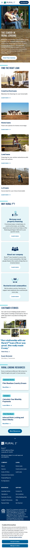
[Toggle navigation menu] (2, 2)
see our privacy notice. (15, 537)
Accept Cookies (15, 541)
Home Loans (19, 466)
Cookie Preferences (6, 500)
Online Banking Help (21, 497)
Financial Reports (6, 478)
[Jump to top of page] (15, 438)
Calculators (4, 494)
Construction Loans (21, 469)
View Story (4, 351)
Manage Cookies (15, 545)
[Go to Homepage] (15, 443)
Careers (3, 469)
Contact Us (19, 491)
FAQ (17, 500)
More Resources (15, 431)
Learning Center (5, 491)
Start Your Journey (9, 58)
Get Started (24, 2)
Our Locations (19, 494)
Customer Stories (6, 497)
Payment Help (5, 503)
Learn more (16, 236)
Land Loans (19, 472)
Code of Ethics (5, 472)
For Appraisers (5, 480)
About (3, 466)
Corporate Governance (7, 475)
